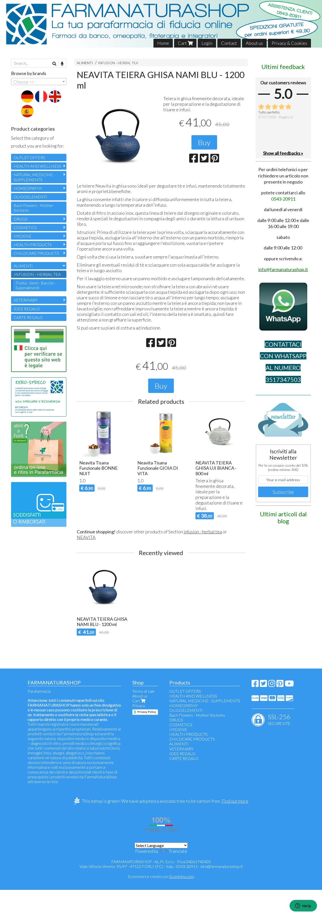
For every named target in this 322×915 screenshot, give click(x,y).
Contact (229, 43)
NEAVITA (86, 537)
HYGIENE (22, 236)
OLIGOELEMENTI (30, 196)
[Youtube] (289, 684)
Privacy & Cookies (289, 43)
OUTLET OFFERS (29, 157)
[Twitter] (263, 684)
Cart (183, 43)
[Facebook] (255, 684)
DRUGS (20, 218)
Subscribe (283, 492)
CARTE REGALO (28, 317)
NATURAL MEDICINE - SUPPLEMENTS (34, 177)
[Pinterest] (280, 684)
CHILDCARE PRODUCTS (36, 253)
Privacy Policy (146, 712)
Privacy (138, 705)
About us (254, 43)
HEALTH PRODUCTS (33, 244)
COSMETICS (25, 227)
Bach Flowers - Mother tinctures (33, 207)
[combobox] (38, 81)
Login (207, 43)
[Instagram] (271, 684)
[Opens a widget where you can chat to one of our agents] (303, 906)
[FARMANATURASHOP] (161, 24)
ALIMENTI (85, 63)
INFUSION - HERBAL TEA (118, 63)
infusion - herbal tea (203, 531)
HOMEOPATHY (28, 188)
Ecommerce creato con (161, 876)
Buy (204, 142)
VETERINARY (26, 300)
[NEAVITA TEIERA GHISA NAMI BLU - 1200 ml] (118, 137)
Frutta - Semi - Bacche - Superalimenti (36, 285)
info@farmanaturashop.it (221, 866)
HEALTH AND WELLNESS (37, 166)
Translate (178, 851)
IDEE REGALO (27, 308)
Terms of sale (143, 691)
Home (163, 43)
